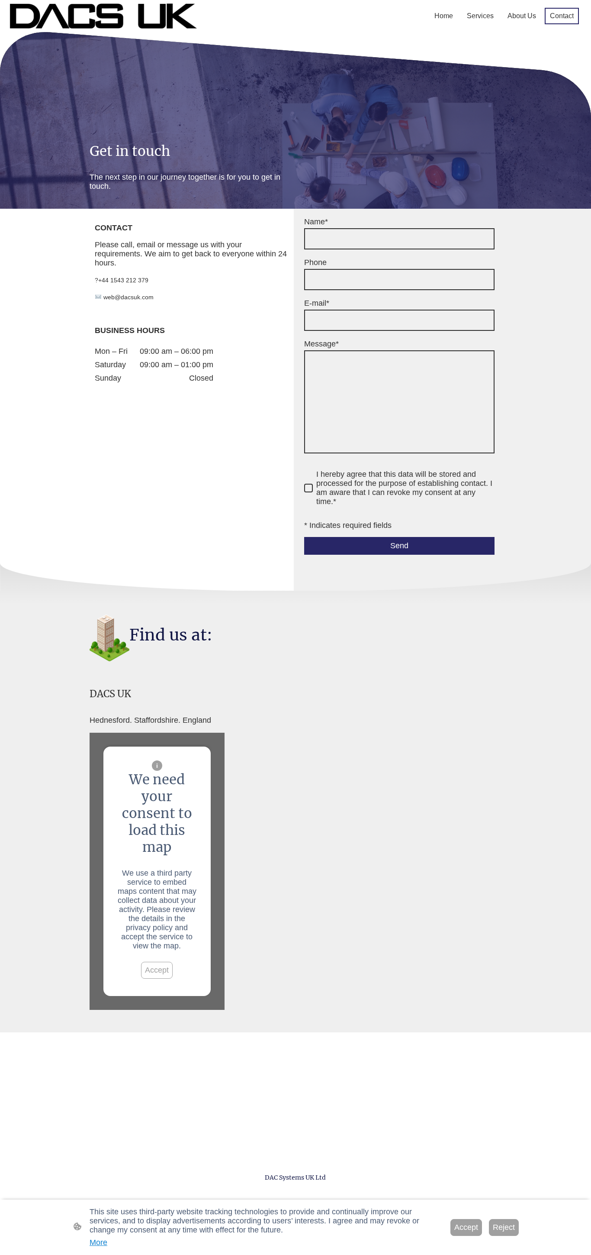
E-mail (316, 303)
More (98, 1242)
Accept (157, 970)
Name (316, 221)
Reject (504, 1227)
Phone (315, 262)
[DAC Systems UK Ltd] (295, 1193)
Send (399, 545)
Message (321, 344)
